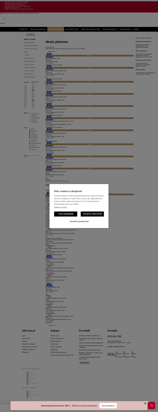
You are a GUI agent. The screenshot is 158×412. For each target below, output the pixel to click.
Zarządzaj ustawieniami (79, 221)
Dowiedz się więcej (60, 207)
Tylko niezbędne (66, 214)
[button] (151, 405)
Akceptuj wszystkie (92, 214)
